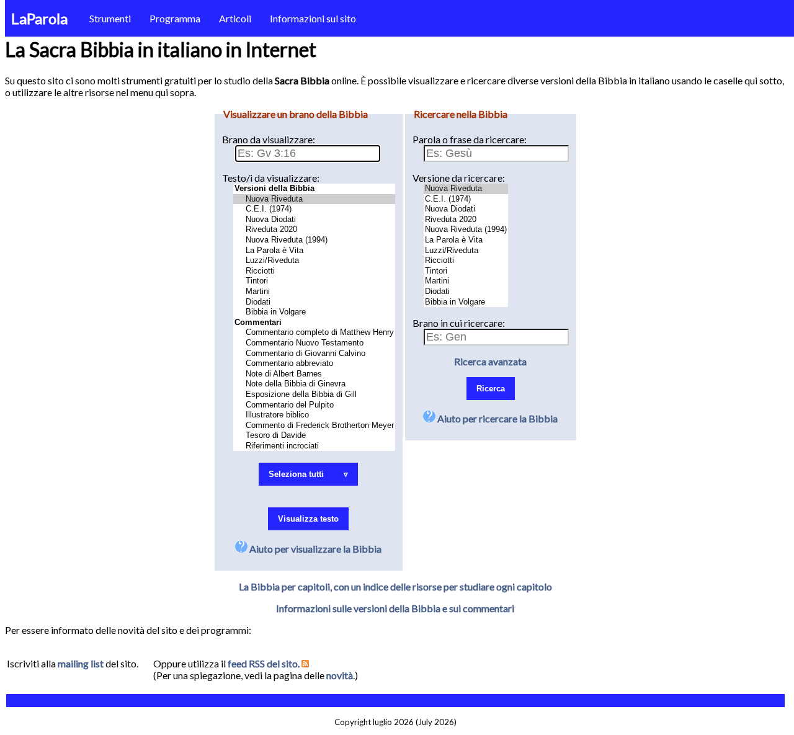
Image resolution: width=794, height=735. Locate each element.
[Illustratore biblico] (314, 415)
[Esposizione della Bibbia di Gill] (314, 395)
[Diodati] (314, 302)
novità (339, 675)
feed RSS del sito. (264, 663)
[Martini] (314, 292)
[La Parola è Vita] (314, 251)
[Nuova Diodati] (314, 220)
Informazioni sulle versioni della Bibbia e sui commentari (395, 608)
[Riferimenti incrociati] (314, 446)
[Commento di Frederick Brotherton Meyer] (314, 426)
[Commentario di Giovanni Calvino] (314, 354)
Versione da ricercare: (459, 178)
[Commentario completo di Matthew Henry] (314, 332)
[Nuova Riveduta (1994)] (314, 240)
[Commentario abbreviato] (314, 364)
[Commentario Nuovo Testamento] (314, 343)
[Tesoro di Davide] (314, 435)
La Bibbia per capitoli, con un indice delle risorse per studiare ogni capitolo (395, 586)
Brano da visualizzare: (268, 139)
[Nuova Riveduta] (314, 199)
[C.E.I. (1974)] (314, 209)
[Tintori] (314, 281)
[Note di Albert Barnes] (314, 374)
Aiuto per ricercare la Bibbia (496, 418)
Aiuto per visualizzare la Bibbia (314, 549)
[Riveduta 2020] (314, 230)
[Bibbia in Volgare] (314, 312)
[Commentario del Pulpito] (314, 405)
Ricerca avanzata (490, 361)
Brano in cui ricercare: (459, 323)
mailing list (81, 663)
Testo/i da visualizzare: (270, 178)
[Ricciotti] (314, 271)
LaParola (39, 18)
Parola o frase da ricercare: (470, 139)
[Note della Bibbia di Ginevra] (314, 384)
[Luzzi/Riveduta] (314, 261)
